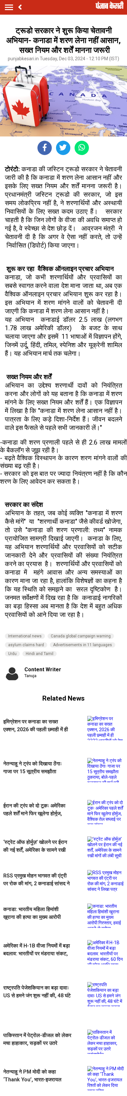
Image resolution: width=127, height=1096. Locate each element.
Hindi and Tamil (39, 653)
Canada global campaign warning (81, 636)
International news (25, 636)
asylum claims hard (26, 645)
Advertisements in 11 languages (82, 645)
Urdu (12, 653)
